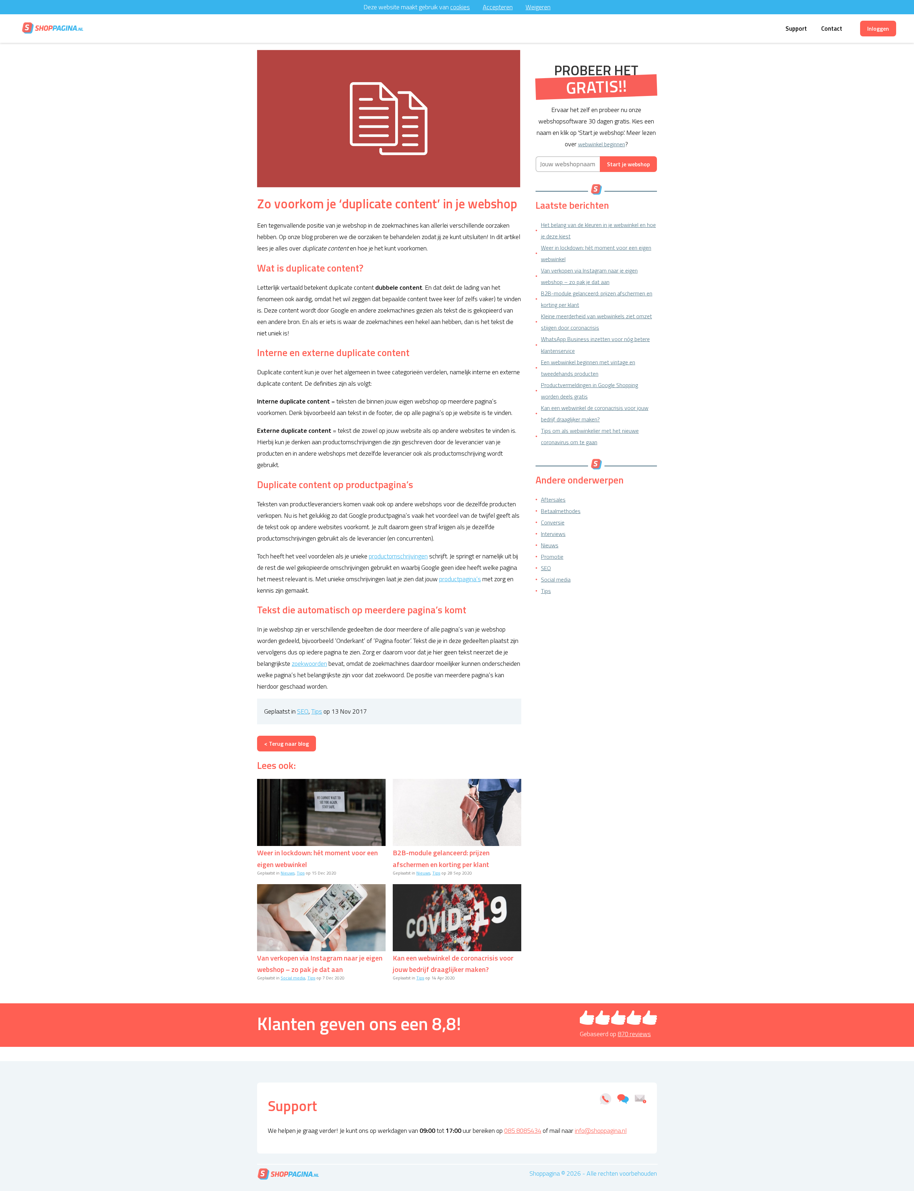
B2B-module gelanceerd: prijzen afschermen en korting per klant (441, 858)
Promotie (552, 556)
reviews (634, 1034)
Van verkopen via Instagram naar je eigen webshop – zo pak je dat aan (319, 963)
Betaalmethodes (561, 511)
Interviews (553, 533)
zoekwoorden (309, 663)
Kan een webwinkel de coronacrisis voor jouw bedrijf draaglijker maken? (453, 963)
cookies (460, 7)
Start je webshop (628, 164)
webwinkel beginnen (601, 144)
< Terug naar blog (286, 743)
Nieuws (288, 873)
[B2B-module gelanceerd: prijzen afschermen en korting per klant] (457, 812)
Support (796, 28)
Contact (831, 28)
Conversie (552, 522)
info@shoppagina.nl (601, 1130)
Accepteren (498, 7)
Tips (316, 711)
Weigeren (538, 7)
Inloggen (878, 28)
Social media (293, 977)
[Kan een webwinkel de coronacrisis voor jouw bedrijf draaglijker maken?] (457, 917)
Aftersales (553, 499)
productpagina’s (460, 579)
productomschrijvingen (398, 556)
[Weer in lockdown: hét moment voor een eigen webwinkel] (321, 812)
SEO (302, 711)
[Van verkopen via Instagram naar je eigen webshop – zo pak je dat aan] (321, 917)
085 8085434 (522, 1130)
